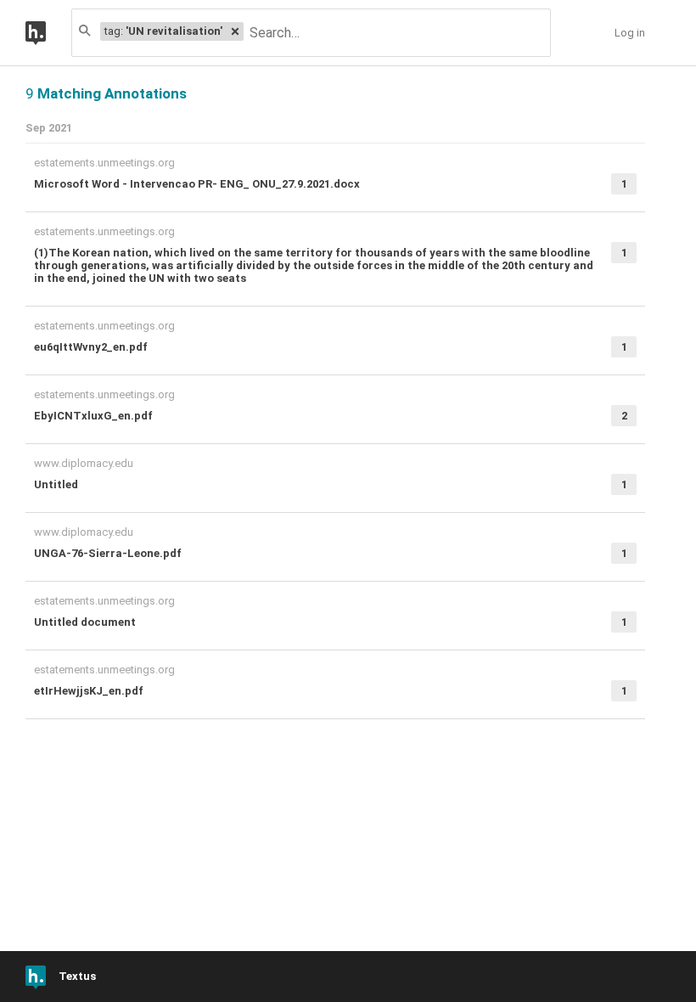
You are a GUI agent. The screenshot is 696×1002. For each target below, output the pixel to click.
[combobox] (396, 32)
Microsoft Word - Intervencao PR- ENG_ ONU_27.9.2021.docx (197, 183)
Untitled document (85, 622)
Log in (630, 32)
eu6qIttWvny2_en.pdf (91, 347)
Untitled (56, 484)
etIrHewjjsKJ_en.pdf (88, 690)
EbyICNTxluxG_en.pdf (93, 415)
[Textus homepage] (48, 32)
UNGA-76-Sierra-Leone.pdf (108, 553)
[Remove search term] (235, 31)
